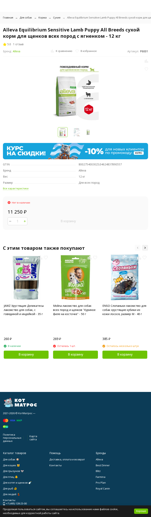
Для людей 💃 (11, 494)
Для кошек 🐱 (11, 465)
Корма (43, 17)
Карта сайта (33, 437)
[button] (138, 248)
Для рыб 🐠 (10, 488)
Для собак (26, 17)
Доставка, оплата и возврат (67, 459)
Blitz (98, 471)
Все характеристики (16, 188)
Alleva (16, 51)
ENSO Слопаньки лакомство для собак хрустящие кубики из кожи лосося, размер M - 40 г (124, 310)
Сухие (57, 17)
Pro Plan (101, 482)
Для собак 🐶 (11, 459)
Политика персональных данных (12, 437)
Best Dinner (103, 465)
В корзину (68, 221)
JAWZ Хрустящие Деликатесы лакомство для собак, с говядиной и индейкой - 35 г (24, 310)
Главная (8, 17)
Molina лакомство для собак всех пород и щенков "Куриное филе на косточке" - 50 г (74, 310)
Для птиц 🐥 (10, 477)
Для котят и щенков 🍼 (17, 482)
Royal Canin (103, 488)
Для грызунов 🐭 (13, 471)
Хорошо (141, 511)
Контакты (55, 465)
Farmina (100, 477)
